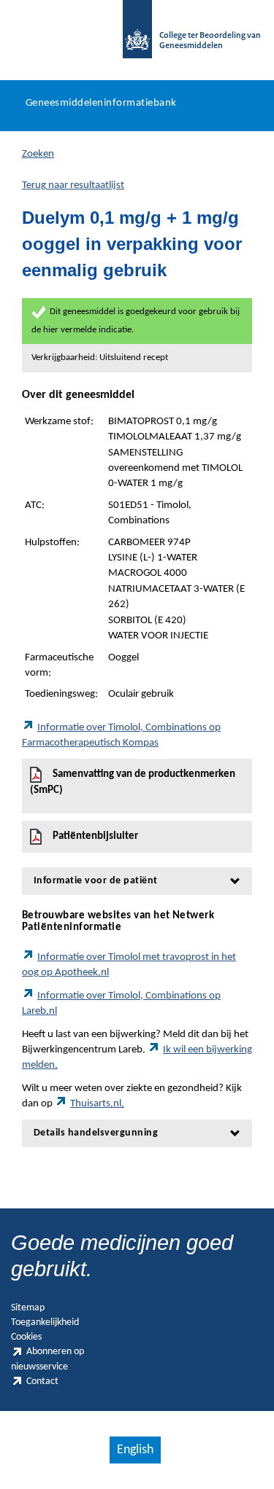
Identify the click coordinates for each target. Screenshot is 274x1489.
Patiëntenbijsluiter (95, 836)
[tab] (137, 881)
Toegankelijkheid (45, 1322)
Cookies (26, 1337)
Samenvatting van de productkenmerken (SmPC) (132, 782)
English (135, 1450)
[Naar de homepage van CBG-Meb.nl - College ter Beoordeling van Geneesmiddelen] (137, 36)
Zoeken (38, 154)
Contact (42, 1381)
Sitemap (28, 1308)
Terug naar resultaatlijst (73, 185)
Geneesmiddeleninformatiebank (101, 103)
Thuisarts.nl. (97, 1103)
